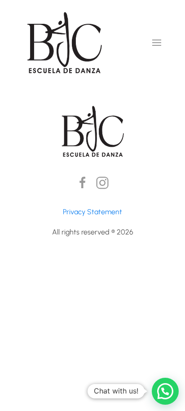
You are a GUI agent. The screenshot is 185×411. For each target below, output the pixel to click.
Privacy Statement (92, 212)
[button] (156, 43)
